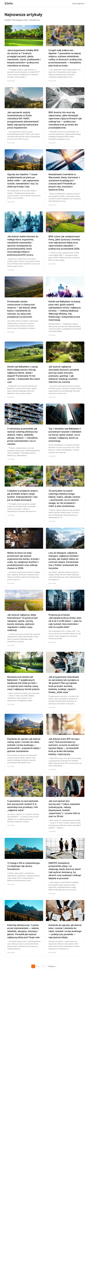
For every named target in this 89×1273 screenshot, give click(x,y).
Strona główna (78, 3)
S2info (9, 3)
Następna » (52, 966)
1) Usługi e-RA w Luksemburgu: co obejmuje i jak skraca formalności (23, 866)
